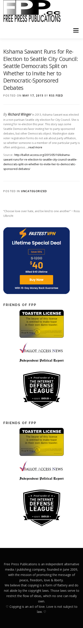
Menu (75, 30)
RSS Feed (56, 95)
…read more (34, 147)
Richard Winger (19, 114)
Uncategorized (34, 191)
